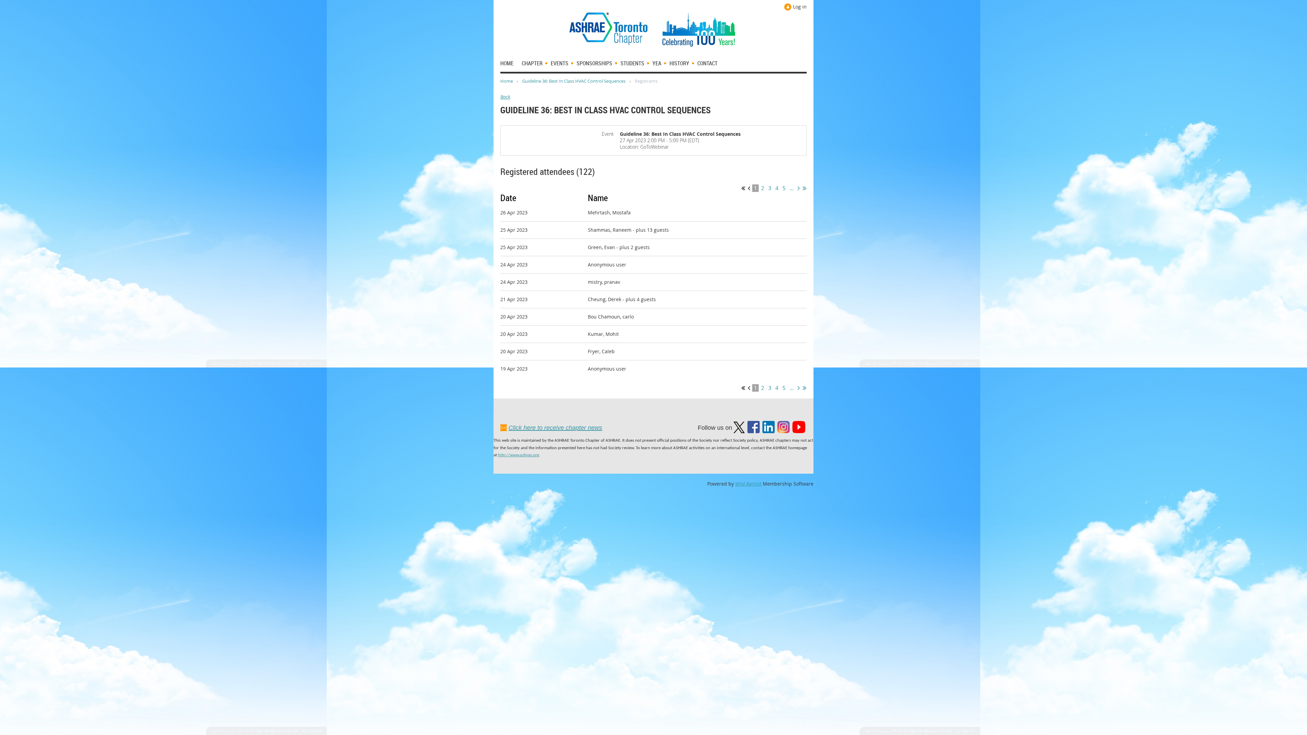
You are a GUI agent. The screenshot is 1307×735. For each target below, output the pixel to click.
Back (505, 97)
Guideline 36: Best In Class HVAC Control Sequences (574, 81)
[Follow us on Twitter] (739, 431)
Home (506, 81)
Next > (798, 188)
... (792, 188)
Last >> (804, 188)
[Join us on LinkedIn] (768, 431)
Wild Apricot (748, 483)
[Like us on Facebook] (753, 431)
